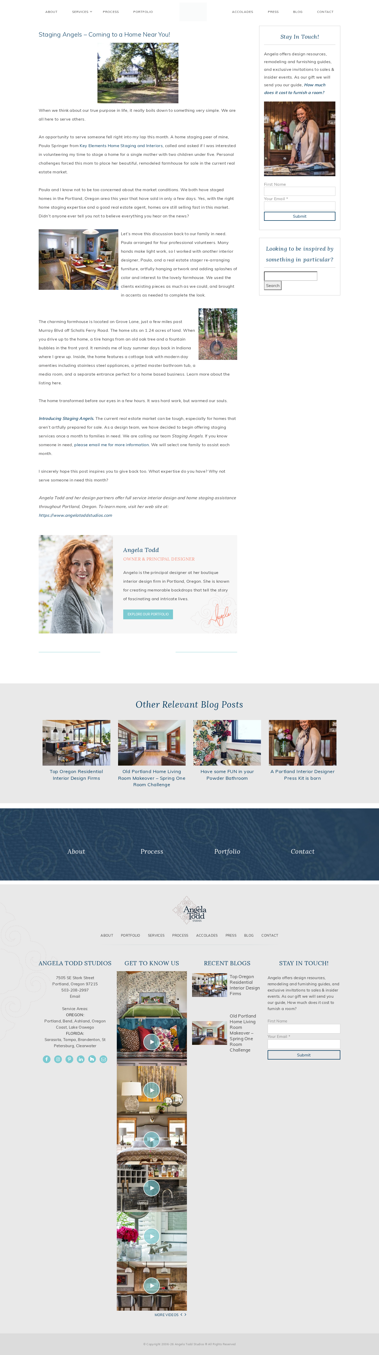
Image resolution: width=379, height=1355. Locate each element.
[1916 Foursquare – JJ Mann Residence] (152, 1041)
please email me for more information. (112, 444)
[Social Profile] (103, 1059)
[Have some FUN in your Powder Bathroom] (227, 742)
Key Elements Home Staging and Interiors (121, 145)
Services (80, 12)
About (107, 935)
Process (180, 935)
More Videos (167, 1315)
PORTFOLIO (143, 12)
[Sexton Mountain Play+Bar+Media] (152, 1187)
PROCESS (111, 12)
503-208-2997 (75, 990)
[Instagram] (58, 1059)
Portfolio (130, 935)
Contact (325, 12)
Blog (298, 12)
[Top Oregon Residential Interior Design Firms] (76, 742)
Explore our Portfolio (148, 614)
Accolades (242, 12)
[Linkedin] (81, 1059)
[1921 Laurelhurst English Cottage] (152, 1236)
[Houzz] (92, 1059)
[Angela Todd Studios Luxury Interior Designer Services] (193, 12)
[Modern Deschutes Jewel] (152, 994)
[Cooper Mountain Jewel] (152, 1285)
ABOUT (51, 12)
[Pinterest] (69, 1059)
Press (273, 12)
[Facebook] (47, 1059)
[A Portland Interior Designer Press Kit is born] (303, 742)
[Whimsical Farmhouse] (152, 1139)
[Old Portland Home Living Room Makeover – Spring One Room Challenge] (152, 742)
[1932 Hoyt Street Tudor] (152, 1090)
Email (75, 996)
